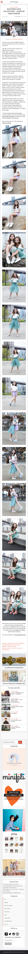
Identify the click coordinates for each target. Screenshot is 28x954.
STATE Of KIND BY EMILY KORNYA (17, 707)
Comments (11, 17)
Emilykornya (11, 643)
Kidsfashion (22, 643)
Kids (17, 643)
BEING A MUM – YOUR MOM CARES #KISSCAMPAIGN (16, 701)
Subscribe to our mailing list (13, 937)
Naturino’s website (6, 123)
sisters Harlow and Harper (8, 116)
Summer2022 (6, 649)
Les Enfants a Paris (21, 16)
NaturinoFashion (7, 648)
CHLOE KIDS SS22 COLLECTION (11, 884)
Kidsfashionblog (7, 645)
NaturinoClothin (12, 646)
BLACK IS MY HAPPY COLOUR (16, 721)
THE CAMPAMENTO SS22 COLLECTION (12, 886)
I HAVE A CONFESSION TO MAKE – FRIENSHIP (17, 693)
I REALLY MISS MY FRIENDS (15, 728)
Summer (20, 648)
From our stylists (14, 7)
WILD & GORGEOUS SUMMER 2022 (11, 892)
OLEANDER (14, 713)
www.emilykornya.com (20, 635)
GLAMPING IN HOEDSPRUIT (10, 887)
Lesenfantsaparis (16, 645)
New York (14, 648)
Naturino (5, 646)
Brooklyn (5, 643)
